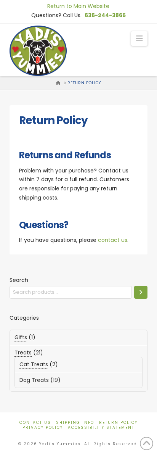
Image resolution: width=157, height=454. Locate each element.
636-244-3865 (105, 15)
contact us (112, 240)
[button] (139, 38)
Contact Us (35, 422)
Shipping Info (75, 422)
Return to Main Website (78, 6)
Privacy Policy (42, 427)
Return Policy (118, 422)
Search (19, 280)
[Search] (141, 292)
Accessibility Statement (101, 427)
